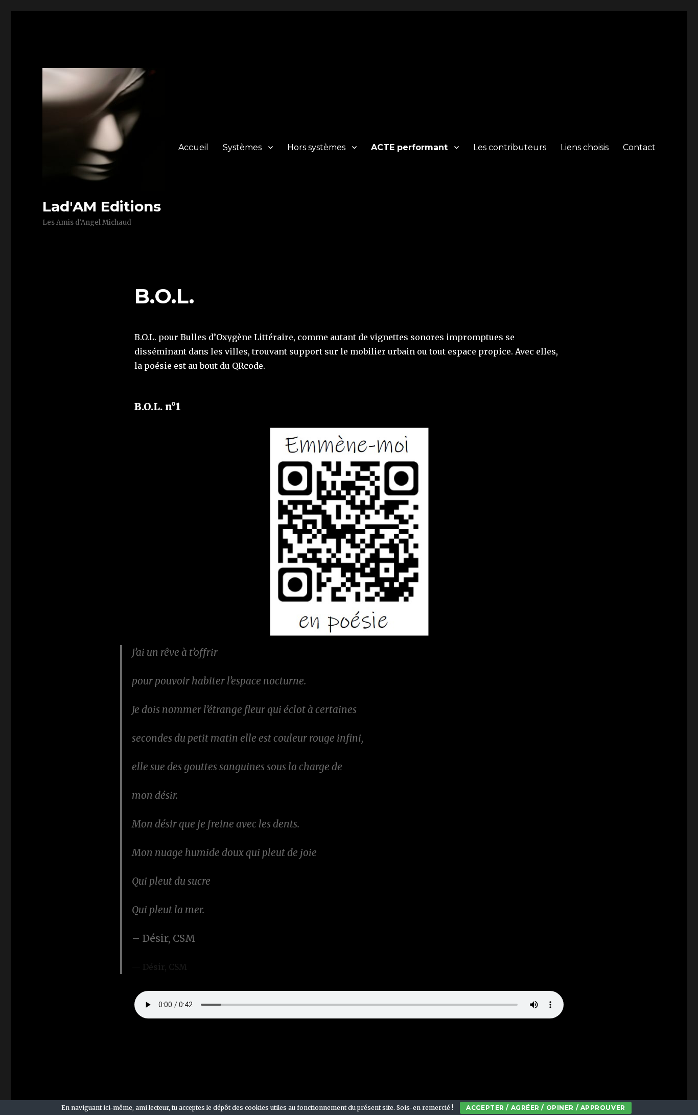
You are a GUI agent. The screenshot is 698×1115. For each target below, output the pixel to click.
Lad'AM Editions (101, 206)
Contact (639, 147)
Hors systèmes (316, 147)
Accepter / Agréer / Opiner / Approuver (545, 1107)
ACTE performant (409, 147)
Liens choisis (585, 147)
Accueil (193, 147)
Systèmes (242, 147)
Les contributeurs (509, 147)
